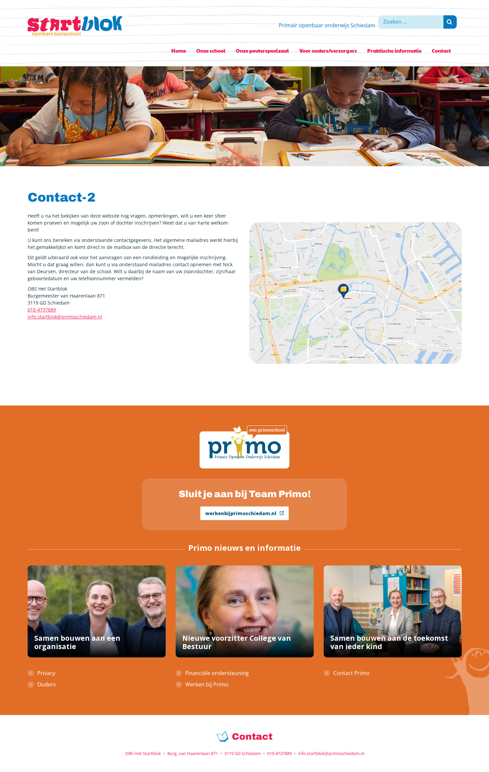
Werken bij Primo (207, 684)
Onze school (211, 50)
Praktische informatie (394, 50)
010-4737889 (42, 310)
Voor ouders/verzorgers (328, 50)
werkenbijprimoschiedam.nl (240, 513)
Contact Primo (351, 673)
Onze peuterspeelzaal (262, 50)
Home (178, 50)
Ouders (46, 684)
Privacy (46, 673)
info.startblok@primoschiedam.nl (65, 317)
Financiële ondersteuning (217, 673)
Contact (441, 50)
